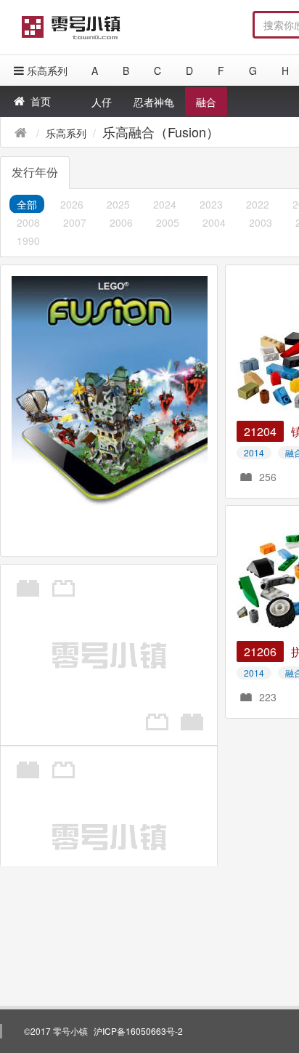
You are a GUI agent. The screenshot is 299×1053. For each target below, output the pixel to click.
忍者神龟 (154, 101)
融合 (206, 101)
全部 (27, 204)
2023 (211, 204)
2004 (214, 222)
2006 (121, 222)
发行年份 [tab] (35, 172)
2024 (164, 204)
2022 (257, 204)
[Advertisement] (149, 414)
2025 (118, 204)
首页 (40, 101)
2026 (71, 204)
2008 (28, 222)
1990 (28, 240)
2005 (167, 222)
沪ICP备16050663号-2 (138, 1031)
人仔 (101, 101)
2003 (260, 222)
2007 (74, 222)
